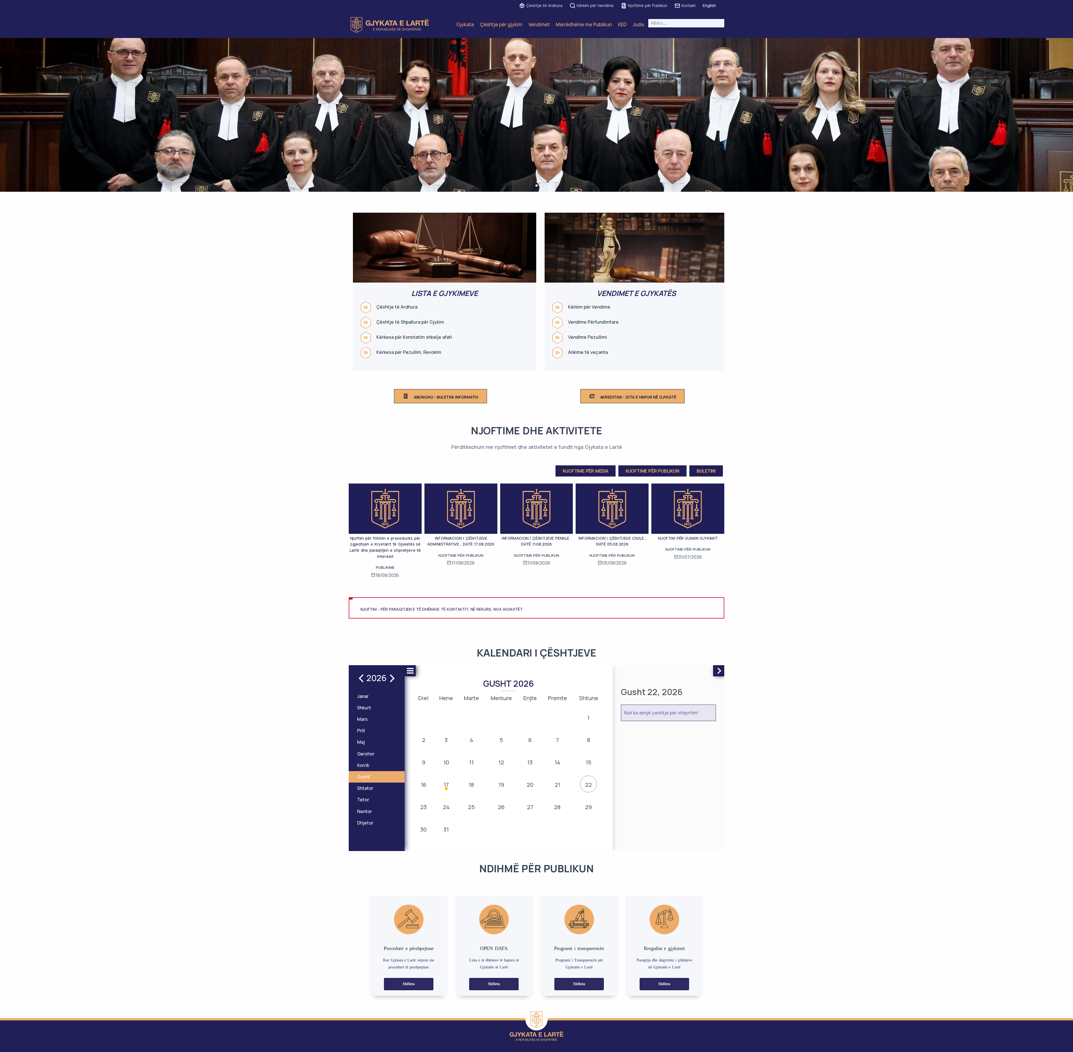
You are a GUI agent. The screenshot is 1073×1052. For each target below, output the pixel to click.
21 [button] (557, 784)
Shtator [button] (365, 788)
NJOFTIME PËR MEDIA (585, 471)
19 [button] (501, 784)
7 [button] (557, 740)
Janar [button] (363, 696)
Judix (638, 24)
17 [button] (446, 784)
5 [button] (501, 740)
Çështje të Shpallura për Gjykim (410, 322)
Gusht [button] (363, 777)
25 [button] (471, 807)
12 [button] (501, 762)
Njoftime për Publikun (647, 5)
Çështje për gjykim (501, 24)
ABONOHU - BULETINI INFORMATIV (446, 397)
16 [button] (423, 784)
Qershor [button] (365, 754)
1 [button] (588, 717)
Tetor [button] (363, 800)
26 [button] (501, 807)
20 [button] (530, 784)
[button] (536, 185)
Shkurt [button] (364, 708)
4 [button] (471, 740)
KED (622, 24)
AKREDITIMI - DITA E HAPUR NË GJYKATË (638, 397)
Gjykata (465, 24)
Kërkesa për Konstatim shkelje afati (414, 337)
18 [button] (471, 784)
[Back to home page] (536, 1019)
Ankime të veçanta (588, 352)
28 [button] (557, 807)
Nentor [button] (364, 811)
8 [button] (588, 740)
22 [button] (588, 784)
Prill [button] (361, 731)
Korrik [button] (363, 765)
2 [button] (423, 740)
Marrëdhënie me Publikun (584, 24)
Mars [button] (362, 719)
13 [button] (530, 762)
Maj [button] (361, 742)
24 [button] (446, 807)
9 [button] (423, 762)
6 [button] (530, 740)
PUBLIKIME (385, 567)
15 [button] (588, 762)
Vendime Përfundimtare (593, 322)
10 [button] (446, 762)
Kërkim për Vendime (595, 5)
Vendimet (539, 24)
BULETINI (706, 471)
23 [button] (423, 807)
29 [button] (588, 807)
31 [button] (446, 829)
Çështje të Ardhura (544, 5)
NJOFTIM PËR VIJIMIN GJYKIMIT (687, 538)
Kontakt (689, 5)
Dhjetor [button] (365, 823)
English (709, 5)
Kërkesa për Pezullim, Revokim (408, 352)
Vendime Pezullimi (587, 337)
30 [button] (423, 829)
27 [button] (530, 807)
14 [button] (557, 762)
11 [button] (471, 762)
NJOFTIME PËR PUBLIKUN (652, 471)
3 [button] (446, 740)
